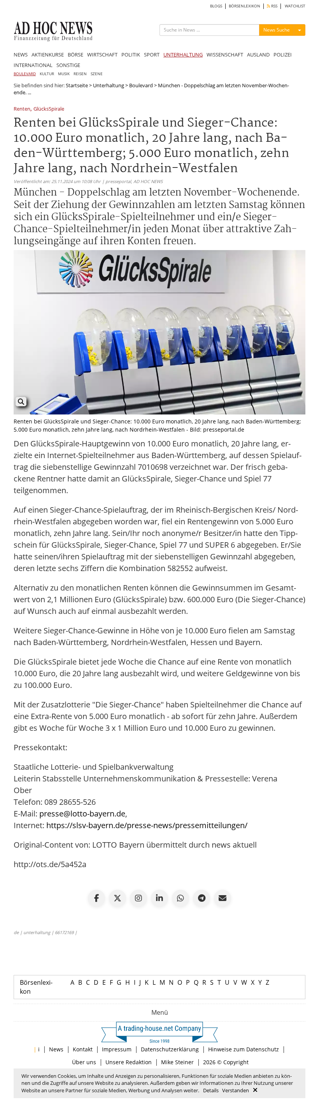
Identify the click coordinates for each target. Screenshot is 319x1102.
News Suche (276, 29)
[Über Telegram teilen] (201, 898)
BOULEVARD (25, 73)
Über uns (84, 1062)
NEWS (21, 54)
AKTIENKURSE (48, 54)
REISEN (80, 73)
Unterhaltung (108, 85)
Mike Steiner (177, 1062)
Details (211, 1090)
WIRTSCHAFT (102, 54)
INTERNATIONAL (33, 65)
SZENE (97, 73)
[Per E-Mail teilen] (222, 898)
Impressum (116, 1049)
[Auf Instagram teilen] (138, 898)
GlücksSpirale (48, 109)
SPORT (152, 54)
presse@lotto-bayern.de (82, 813)
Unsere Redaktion (128, 1062)
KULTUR (47, 73)
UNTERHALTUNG (183, 54)
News (56, 1049)
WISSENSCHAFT (225, 54)
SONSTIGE (68, 65)
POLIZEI (282, 54)
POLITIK (130, 54)
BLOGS (216, 6)
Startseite (77, 85)
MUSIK (64, 73)
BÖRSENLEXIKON (244, 6)
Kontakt (83, 1049)
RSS (273, 6)
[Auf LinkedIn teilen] (159, 898)
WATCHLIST (295, 6)
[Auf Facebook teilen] (96, 898)
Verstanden (235, 1090)
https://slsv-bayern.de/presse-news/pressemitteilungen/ (146, 825)
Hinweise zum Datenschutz (243, 1049)
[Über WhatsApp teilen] (180, 898)
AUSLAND (258, 54)
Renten (22, 109)
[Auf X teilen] (117, 898)
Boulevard (141, 85)
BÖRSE (75, 54)
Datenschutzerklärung (170, 1049)
